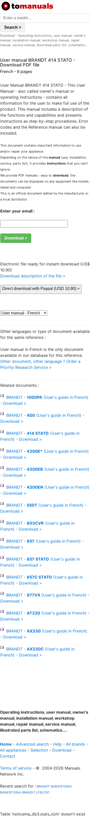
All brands (75, 744)
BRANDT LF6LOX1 (36, 792)
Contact (7, 756)
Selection (39, 750)
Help (57, 744)
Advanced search (32, 744)
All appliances (13, 750)
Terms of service (16, 768)
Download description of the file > (33, 275)
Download (62, 750)
